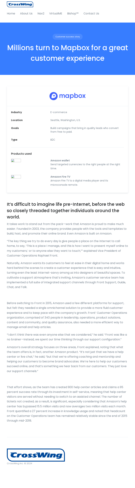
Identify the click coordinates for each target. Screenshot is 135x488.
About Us (26, 13)
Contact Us (91, 13)
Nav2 (40, 13)
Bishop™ (73, 13)
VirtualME (55, 13)
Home (11, 13)
